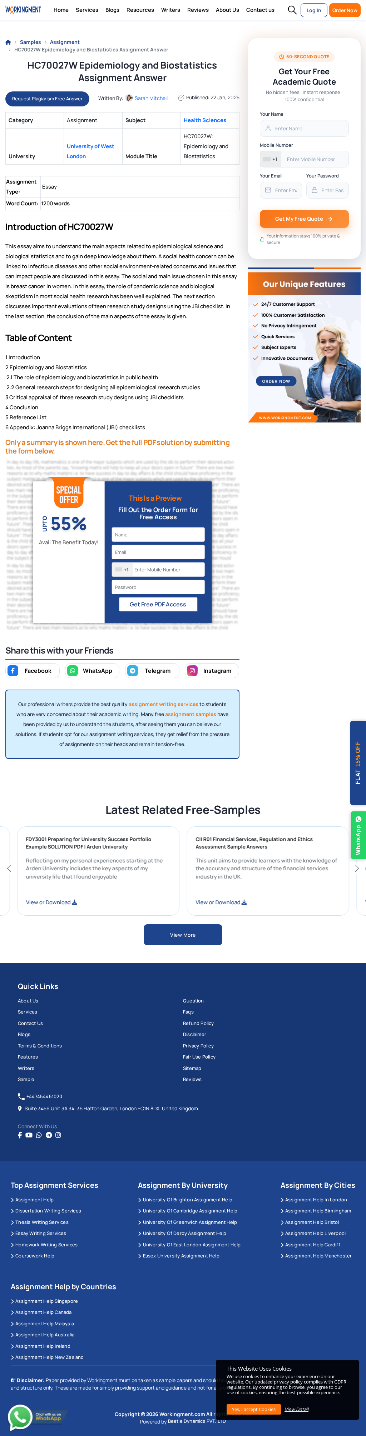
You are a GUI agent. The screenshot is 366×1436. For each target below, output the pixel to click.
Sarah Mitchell (151, 98)
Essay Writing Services (40, 1233)
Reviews (198, 10)
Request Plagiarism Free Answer (47, 98)
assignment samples (190, 714)
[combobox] (122, 569)
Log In (314, 10)
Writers (170, 10)
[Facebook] (20, 1135)
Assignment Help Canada (43, 1312)
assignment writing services (163, 704)
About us (28, 1000)
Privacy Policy (198, 1045)
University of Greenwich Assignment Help (190, 1222)
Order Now (344, 10)
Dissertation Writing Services (48, 1210)
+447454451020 (44, 1096)
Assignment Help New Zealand (49, 1357)
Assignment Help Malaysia (44, 1323)
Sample (26, 1079)
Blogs (112, 10)
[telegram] (49, 1135)
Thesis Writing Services (42, 1222)
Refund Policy (198, 1023)
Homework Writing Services (46, 1244)
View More (183, 934)
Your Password (322, 175)
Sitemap (192, 1068)
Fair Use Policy (199, 1057)
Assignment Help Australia (44, 1334)
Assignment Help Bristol (312, 1222)
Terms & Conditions (40, 1045)
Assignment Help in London (316, 1199)
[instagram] (58, 1135)
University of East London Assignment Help (192, 1244)
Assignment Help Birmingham (318, 1210)
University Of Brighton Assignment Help (187, 1199)
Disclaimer (194, 1034)
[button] (292, 10)
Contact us (260, 10)
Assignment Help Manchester (318, 1255)
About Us (227, 10)
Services (87, 10)
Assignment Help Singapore (46, 1301)
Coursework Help (34, 1255)
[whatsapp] (39, 1135)
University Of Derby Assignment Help (184, 1233)
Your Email (271, 175)
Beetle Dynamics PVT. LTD (197, 1421)
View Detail (296, 1409)
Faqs (188, 1012)
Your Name (271, 114)
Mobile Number (276, 145)
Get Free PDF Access (158, 604)
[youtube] (29, 1135)
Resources (140, 10)
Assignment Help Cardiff (312, 1244)
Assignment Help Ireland (42, 1346)
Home (61, 10)
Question (193, 1000)
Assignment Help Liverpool (315, 1233)
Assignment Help (34, 1199)
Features (28, 1057)
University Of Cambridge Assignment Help (190, 1210)
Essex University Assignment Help (181, 1255)
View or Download (72, 902)
